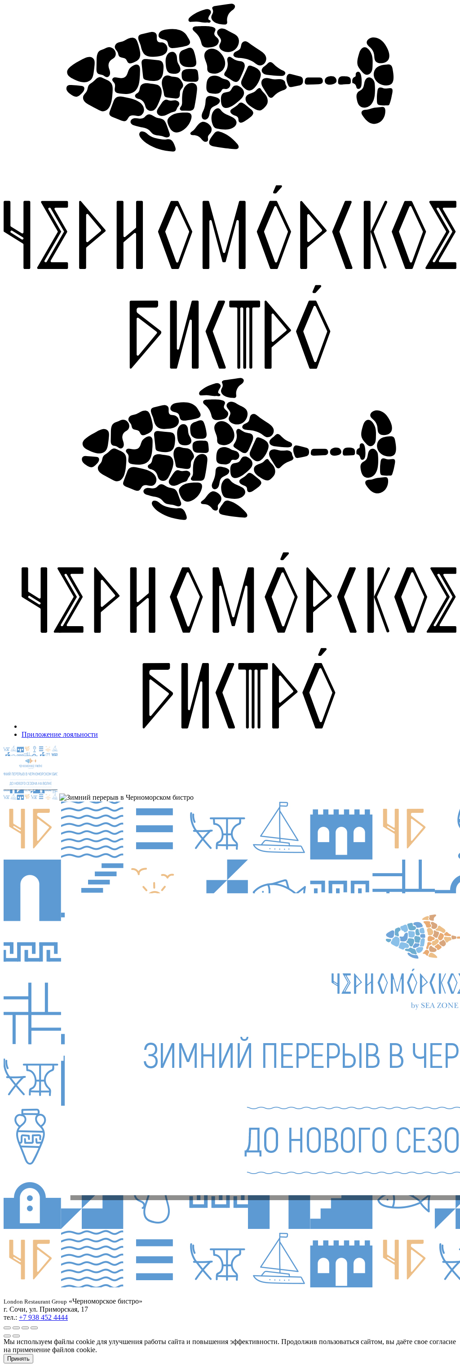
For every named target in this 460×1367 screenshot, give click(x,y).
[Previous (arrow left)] (7, 1336)
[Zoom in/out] (34, 1328)
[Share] (16, 1328)
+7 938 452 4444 (43, 1317)
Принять (18, 1358)
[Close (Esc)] (7, 1328)
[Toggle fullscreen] (25, 1328)
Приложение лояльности (60, 734)
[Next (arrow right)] (16, 1336)
